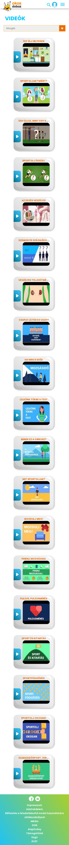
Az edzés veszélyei (34, 200)
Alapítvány (34, 829)
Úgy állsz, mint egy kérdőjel (37, 120)
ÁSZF (34, 841)
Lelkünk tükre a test (34, 399)
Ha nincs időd (34, 359)
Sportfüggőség (34, 678)
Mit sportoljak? (33, 479)
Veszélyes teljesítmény (34, 280)
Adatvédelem (34, 809)
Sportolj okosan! (33, 718)
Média (34, 821)
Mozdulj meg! (33, 519)
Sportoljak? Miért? (33, 81)
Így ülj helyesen (33, 41)
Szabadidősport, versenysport (39, 758)
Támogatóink (34, 833)
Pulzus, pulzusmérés (33, 598)
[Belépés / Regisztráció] (53, 4)
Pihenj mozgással (34, 558)
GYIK (34, 825)
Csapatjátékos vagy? (34, 320)
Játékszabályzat (34, 817)
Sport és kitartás (34, 638)
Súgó (34, 837)
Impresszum (34, 805)
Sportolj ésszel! (33, 160)
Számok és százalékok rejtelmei (40, 240)
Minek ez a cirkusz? (33, 439)
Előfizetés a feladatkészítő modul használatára (34, 813)
